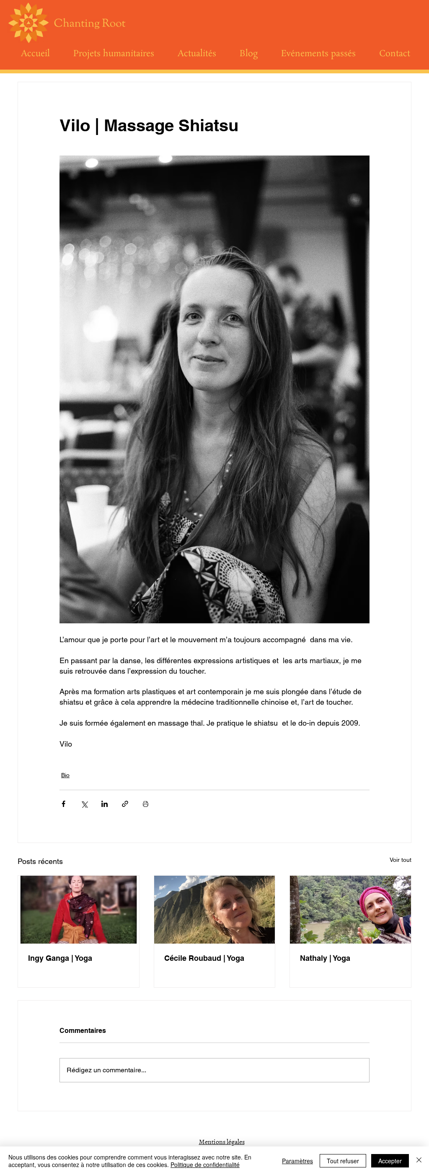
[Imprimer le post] (146, 804)
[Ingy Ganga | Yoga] (78, 910)
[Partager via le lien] (125, 804)
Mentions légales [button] (222, 1141)
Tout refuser (343, 1161)
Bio (65, 775)
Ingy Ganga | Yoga (60, 958)
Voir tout (400, 859)
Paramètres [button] (297, 1161)
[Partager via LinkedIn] (105, 804)
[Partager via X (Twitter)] (84, 804)
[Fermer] (419, 1160)
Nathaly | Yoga (325, 958)
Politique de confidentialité (205, 1164)
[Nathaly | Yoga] (350, 910)
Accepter (390, 1161)
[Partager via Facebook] (63, 804)
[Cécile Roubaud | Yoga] (214, 910)
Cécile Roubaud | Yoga (204, 958)
